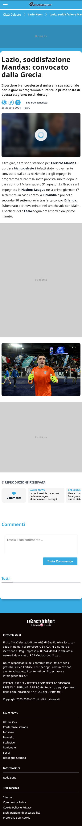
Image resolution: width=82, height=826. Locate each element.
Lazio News (35, 14)
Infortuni (8, 732)
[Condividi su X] (18, 102)
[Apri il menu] (5, 4)
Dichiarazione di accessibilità (21, 812)
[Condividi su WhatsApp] (4, 102)
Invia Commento (60, 561)
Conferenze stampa (15, 727)
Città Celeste (12, 14)
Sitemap (8, 797)
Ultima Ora (10, 722)
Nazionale (9, 747)
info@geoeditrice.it (15, 676)
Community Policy (14, 802)
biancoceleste (24, 168)
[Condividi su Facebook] (11, 102)
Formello (8, 737)
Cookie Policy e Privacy (17, 807)
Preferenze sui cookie (16, 817)
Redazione (9, 777)
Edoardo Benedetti (36, 102)
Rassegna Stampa (14, 757)
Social (6, 752)
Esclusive (9, 742)
